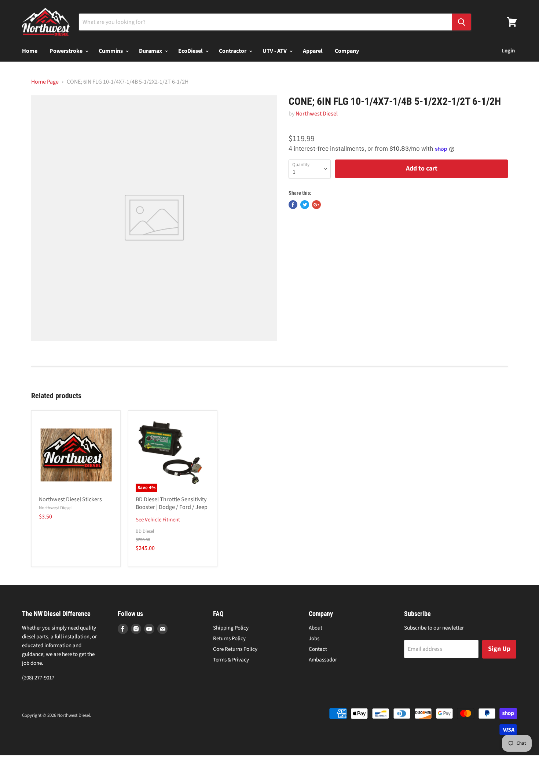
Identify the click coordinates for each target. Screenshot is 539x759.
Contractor (233, 51)
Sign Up (499, 648)
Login (508, 51)
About (315, 628)
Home (29, 51)
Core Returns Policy (235, 649)
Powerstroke (67, 51)
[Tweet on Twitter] (304, 204)
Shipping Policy (231, 628)
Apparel (313, 51)
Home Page (45, 81)
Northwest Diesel (317, 114)
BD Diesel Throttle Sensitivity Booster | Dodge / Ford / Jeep (172, 503)
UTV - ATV (275, 51)
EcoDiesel (191, 51)
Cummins (111, 51)
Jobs (314, 638)
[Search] (461, 22)
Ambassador (323, 660)
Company (347, 51)
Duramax (151, 51)
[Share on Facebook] (293, 204)
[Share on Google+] (316, 204)
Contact (318, 649)
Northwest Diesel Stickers (70, 499)
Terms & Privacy (231, 660)
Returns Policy (229, 638)
